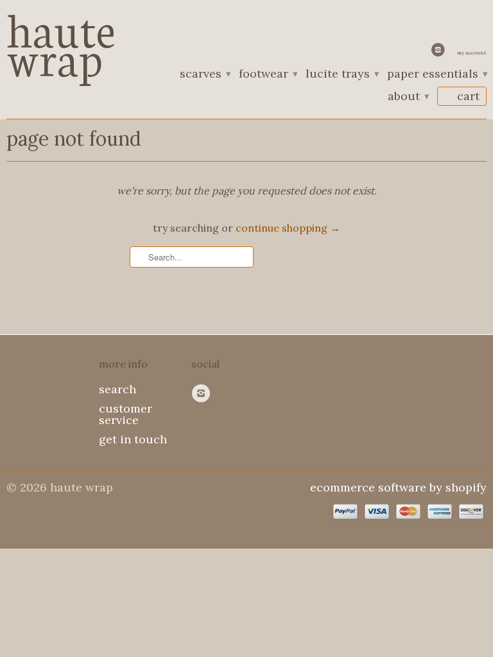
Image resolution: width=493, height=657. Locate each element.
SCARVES (205, 74)
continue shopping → (288, 227)
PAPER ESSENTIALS (437, 74)
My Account (472, 52)
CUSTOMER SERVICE (125, 414)
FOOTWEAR (268, 74)
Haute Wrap (61, 40)
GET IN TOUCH (133, 439)
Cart (468, 96)
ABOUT (408, 96)
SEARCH (117, 389)
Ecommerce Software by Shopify (398, 487)
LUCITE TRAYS (342, 74)
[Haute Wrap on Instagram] (439, 52)
